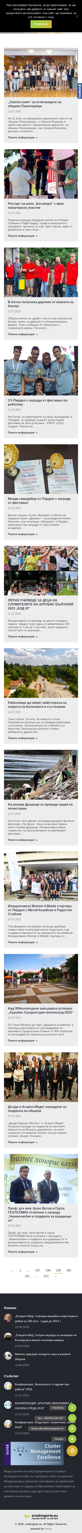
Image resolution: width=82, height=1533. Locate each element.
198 (48, 1270)
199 (58, 1270)
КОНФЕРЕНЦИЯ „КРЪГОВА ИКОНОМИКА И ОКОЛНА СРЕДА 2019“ (43, 1406)
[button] (72, 1450)
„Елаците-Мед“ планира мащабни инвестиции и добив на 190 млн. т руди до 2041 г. (46, 1318)
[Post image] (8, 1318)
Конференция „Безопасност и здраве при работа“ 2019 (42, 1387)
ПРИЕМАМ (41, 24)
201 (27, 1276)
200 (68, 1270)
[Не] (77, 16)
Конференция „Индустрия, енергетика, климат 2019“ (45, 1425)
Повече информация (21, 137)
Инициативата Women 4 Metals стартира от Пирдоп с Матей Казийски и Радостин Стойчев (40, 910)
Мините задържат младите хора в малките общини (43, 1356)
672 (46, 1276)
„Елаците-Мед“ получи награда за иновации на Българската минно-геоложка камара (46, 1337)
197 (37, 1270)
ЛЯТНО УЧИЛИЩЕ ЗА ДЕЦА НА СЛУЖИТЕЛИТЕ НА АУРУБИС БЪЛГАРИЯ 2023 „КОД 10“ (40, 604)
